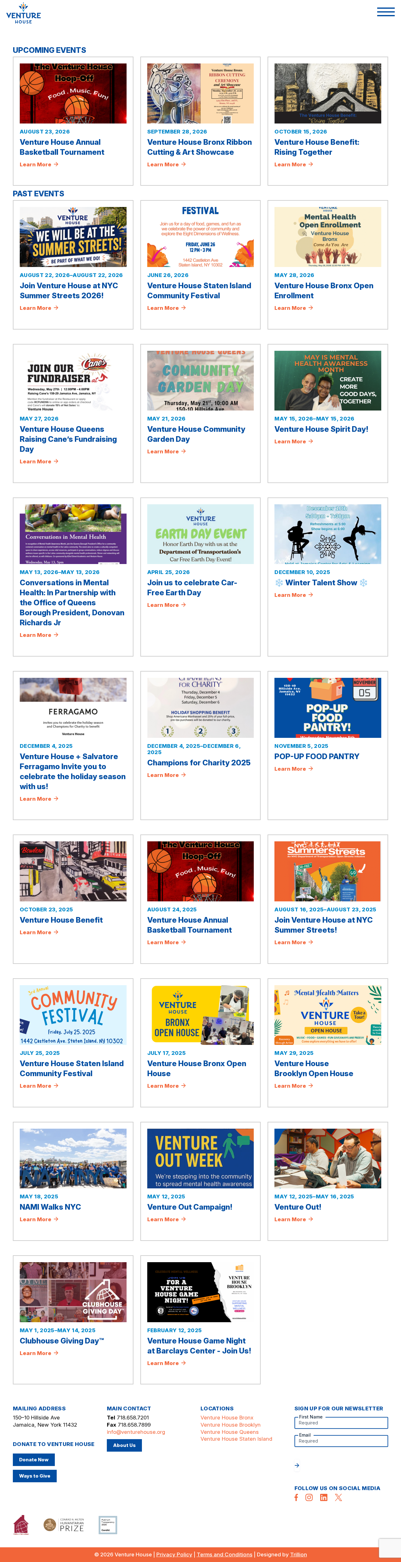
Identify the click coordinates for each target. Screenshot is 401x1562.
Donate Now (34, 1460)
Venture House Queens (229, 1432)
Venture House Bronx (226, 1417)
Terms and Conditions (225, 1554)
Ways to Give (34, 1476)
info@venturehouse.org (136, 1432)
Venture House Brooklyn (230, 1425)
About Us (124, 1445)
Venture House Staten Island (236, 1439)
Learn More (36, 164)
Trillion (298, 1554)
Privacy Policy (174, 1554)
